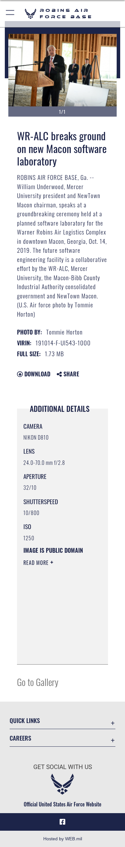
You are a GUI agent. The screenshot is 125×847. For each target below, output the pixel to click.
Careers (20, 738)
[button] (10, 13)
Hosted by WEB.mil (62, 838)
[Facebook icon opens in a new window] (62, 822)
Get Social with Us (62, 767)
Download (36, 374)
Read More (36, 562)
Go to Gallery (37, 682)
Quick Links (25, 720)
